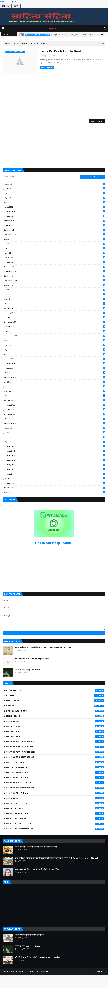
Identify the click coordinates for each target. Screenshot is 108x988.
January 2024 (54, 317)
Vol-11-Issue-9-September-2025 (51, 788)
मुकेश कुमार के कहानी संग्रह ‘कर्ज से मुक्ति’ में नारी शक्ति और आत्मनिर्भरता (73, 34)
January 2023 (54, 368)
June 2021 (54, 437)
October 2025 (54, 230)
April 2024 (54, 303)
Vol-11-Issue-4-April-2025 (51, 767)
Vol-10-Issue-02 (51, 726)
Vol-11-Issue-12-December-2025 (51, 757)
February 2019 (54, 451)
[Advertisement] (54, 96)
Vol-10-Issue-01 (51, 721)
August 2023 (54, 340)
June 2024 (54, 294)
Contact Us (101, 971)
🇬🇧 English (6, 6)
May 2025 (54, 253)
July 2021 (54, 432)
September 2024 (54, 280)
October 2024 (54, 276)
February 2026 (54, 211)
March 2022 (54, 400)
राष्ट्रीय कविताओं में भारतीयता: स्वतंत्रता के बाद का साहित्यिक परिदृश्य (36, 847)
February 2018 (54, 455)
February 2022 (54, 405)
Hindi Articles (51, 706)
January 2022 (54, 409)
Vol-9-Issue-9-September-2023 (51, 829)
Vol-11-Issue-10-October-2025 (51, 747)
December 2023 (54, 322)
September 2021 (54, 423)
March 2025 (54, 257)
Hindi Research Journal (51, 711)
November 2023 (54, 326)
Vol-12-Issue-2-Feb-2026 (51, 803)
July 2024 (54, 290)
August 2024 (54, 285)
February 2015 (54, 469)
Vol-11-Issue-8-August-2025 (51, 782)
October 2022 (54, 372)
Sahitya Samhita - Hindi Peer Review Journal (32, 971)
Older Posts (96, 121)
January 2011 (54, 488)
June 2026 (54, 193)
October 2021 (54, 419)
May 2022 (54, 391)
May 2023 (54, 349)
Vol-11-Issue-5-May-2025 (51, 772)
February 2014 (54, 474)
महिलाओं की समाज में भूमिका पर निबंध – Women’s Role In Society (38, 957)
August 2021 (54, 428)
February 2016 (54, 465)
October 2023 (54, 331)
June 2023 (54, 345)
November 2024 (54, 271)
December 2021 (54, 414)
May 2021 (54, 442)
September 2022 (54, 377)
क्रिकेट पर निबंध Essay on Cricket (27, 669)
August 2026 (54, 184)
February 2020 (54, 446)
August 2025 (54, 239)
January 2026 (54, 216)
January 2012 (54, 483)
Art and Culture (51, 690)
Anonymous (45, 55)
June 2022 (54, 386)
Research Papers (51, 716)
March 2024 (54, 308)
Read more (45, 67)
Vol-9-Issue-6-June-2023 (51, 818)
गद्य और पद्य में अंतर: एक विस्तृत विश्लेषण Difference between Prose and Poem (43, 647)
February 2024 (54, 313)
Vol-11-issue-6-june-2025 (51, 793)
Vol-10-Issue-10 (51, 736)
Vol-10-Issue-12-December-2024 (51, 741)
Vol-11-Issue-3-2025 (51, 762)
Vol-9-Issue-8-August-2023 (51, 824)
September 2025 (54, 234)
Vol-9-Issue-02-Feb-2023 (51, 808)
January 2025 (54, 262)
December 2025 (54, 221)
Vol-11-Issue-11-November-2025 (51, 752)
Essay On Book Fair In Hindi (61, 51)
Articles (51, 695)
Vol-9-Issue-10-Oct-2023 (51, 813)
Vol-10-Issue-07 (51, 731)
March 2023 (54, 359)
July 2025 (54, 244)
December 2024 (54, 267)
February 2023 (54, 363)
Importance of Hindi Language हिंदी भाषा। (32, 658)
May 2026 (54, 198)
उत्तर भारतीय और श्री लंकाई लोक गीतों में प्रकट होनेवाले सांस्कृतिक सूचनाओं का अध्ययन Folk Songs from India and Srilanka (57, 858)
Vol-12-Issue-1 (51, 798)
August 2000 (54, 492)
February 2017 (54, 460)
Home (85, 971)
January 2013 (54, 478)
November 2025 (54, 225)
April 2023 (54, 354)
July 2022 (54, 382)
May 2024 (54, 299)
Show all (100, 43)
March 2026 (54, 207)
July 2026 (54, 188)
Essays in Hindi (51, 700)
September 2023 (54, 336)
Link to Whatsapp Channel (54, 543)
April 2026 (54, 202)
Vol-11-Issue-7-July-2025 (51, 777)
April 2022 (54, 395)
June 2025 (54, 248)
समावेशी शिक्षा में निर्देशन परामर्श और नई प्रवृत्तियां (29, 935)
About (92, 971)
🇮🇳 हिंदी (16, 6)
